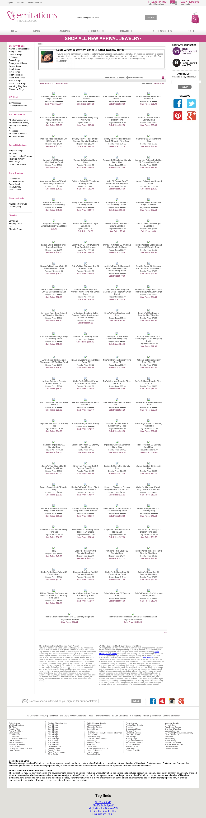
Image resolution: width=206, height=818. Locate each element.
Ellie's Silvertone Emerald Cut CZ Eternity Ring (53, 119)
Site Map (64, 716)
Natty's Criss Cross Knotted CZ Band (149, 182)
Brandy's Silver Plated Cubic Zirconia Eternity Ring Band (85, 140)
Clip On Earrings (54, 746)
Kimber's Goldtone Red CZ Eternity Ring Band (85, 573)
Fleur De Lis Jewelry (173, 727)
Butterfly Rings (131, 739)
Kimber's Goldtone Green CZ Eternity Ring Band (149, 552)
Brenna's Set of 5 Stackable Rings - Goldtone (148, 203)
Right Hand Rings (17, 77)
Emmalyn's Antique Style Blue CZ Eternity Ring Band (149, 161)
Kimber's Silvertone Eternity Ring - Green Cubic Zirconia (117, 488)
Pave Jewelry (15, 190)
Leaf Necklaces (93, 752)
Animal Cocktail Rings (19, 49)
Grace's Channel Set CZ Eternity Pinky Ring (117, 424)
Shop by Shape (16, 229)
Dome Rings (14, 60)
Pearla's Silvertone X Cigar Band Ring (85, 225)
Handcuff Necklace (94, 750)
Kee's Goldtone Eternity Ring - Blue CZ (117, 97)
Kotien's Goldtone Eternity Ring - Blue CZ (149, 361)
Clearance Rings (16, 89)
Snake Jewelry (170, 741)
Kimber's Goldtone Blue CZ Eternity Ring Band (117, 573)
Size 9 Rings (53, 737)
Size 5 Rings (53, 729)
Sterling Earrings (171, 748)
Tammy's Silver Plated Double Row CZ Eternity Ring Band (117, 140)
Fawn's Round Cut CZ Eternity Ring (53, 488)
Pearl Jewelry (15, 187)
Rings (11, 128)
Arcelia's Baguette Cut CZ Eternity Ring (149, 509)
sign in (10, 3)
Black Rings (130, 748)
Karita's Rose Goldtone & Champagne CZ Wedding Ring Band (148, 338)
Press (90, 716)
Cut (10, 226)
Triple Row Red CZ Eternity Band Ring (148, 446)
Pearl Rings (14, 69)
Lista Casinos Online (103, 814)
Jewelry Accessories (18, 106)
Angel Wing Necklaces (134, 741)
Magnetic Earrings (172, 731)
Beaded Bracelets (16, 742)
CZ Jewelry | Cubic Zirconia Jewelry (179, 733)
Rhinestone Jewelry (94, 725)
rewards (20, 3)
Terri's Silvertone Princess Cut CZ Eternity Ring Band (69, 617)
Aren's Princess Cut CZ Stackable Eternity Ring (54, 203)
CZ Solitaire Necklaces (18, 739)
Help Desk (53, 716)
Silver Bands (53, 754)
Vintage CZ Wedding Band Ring (85, 161)
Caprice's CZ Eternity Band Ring (148, 140)
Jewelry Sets (14, 179)
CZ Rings (13, 57)
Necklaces (13, 131)
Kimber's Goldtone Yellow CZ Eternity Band (54, 573)
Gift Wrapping (15, 103)
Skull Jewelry (170, 739)
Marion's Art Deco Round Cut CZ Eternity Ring (53, 140)
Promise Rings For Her (174, 744)
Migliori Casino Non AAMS (103, 808)
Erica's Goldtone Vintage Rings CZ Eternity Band (54, 337)
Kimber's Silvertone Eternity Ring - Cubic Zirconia (54, 509)
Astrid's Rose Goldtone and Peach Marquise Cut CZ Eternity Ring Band (117, 268)
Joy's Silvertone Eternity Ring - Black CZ (117, 382)
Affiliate (146, 716)
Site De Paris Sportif (103, 805)
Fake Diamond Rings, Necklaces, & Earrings (104, 733)
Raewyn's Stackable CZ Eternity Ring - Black (117, 203)
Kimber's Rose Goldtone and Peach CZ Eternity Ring (149, 246)
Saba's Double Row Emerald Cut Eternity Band (85, 594)
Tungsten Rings (16, 151)
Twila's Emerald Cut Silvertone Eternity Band (149, 594)
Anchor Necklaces (16, 731)
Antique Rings (15, 51)
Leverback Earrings (133, 733)
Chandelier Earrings (94, 727)
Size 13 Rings (53, 744)
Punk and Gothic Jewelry (97, 739)
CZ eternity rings (146, 657)
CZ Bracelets (14, 737)
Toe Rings (91, 744)
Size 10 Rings (53, 739)
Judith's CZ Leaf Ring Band (85, 336)
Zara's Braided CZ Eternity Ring (148, 467)
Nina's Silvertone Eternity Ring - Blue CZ (117, 361)
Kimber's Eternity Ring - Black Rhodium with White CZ (85, 488)
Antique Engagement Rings (97, 748)
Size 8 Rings (53, 735)
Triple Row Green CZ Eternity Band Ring (117, 446)
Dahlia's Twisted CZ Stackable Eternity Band (85, 182)
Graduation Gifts (93, 754)
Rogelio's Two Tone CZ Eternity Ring (54, 424)
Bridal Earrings (14, 746)
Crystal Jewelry (54, 748)
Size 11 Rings (53, 741)
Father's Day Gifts (133, 750)
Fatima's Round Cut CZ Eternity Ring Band (148, 573)
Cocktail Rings (16, 54)
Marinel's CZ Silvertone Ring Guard (149, 403)
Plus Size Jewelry (16, 159)
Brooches (13, 153)
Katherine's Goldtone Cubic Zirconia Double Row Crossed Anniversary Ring (85, 315)
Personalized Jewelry (134, 742)
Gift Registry (135, 716)
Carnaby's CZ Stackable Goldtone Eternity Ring (117, 337)
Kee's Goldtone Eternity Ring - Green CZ (85, 403)
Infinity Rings (92, 741)
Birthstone (13, 221)
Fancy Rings (15, 66)
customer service (35, 3)
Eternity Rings (92, 729)
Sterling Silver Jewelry (18, 125)
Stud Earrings (14, 733)
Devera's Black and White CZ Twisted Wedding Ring (53, 267)
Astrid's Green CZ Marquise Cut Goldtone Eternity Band (148, 267)
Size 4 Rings (15, 80)
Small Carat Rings (17, 83)
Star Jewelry (92, 735)
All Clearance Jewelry (18, 120)
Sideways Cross (93, 742)
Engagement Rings (18, 63)
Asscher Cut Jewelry (173, 742)
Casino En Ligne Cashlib (103, 811)
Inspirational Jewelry (17, 744)
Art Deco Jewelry (16, 136)
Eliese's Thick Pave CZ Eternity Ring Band (85, 552)
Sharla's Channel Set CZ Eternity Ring (149, 119)
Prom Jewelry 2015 (172, 735)
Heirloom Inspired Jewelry (20, 156)
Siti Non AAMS (103, 802)
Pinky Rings (14, 72)
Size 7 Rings (53, 733)
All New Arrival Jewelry (19, 123)
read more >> (62, 61)
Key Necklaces (132, 746)
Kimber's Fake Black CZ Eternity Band (117, 552)
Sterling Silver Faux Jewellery (20, 748)
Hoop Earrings (14, 750)
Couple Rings (92, 746)
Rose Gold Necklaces (56, 752)
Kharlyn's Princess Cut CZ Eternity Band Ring (85, 467)
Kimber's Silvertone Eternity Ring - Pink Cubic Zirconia (149, 488)
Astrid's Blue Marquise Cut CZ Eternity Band (85, 267)
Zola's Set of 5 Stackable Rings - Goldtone (85, 97)
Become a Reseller (171, 716)
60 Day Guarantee (120, 716)
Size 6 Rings (53, 731)
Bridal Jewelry (15, 184)
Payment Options (102, 716)
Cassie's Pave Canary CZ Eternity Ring (117, 119)
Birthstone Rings (171, 746)
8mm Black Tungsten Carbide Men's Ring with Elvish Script (148, 290)
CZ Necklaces (14, 735)
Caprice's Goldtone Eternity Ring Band (117, 531)
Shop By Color (15, 224)
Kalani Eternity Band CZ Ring (85, 423)
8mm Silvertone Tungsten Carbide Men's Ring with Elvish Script (117, 291)
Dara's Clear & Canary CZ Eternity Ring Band (149, 531)
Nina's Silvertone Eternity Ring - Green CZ (85, 361)
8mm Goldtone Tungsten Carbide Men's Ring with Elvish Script (85, 291)
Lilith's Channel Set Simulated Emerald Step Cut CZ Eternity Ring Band (53, 595)
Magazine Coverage (18, 204)
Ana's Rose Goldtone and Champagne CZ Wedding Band (54, 361)
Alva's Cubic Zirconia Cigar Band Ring (148, 225)
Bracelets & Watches (18, 134)
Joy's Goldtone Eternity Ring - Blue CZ (148, 382)
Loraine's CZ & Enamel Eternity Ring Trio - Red (148, 314)
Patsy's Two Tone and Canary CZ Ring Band (85, 203)
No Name (90, 731)
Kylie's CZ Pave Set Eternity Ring (117, 467)
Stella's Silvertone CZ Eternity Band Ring (85, 446)
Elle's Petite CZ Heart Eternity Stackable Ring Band (117, 509)
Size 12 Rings (53, 742)
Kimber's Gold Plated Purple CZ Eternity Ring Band (85, 382)
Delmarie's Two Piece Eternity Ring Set (53, 531)
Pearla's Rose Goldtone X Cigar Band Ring (117, 225)
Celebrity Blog (15, 207)
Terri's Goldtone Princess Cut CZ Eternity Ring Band (133, 617)
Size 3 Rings (14, 162)
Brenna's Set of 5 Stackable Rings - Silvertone (53, 97)
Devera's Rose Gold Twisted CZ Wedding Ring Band (54, 314)
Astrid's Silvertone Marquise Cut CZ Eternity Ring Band (54, 290)
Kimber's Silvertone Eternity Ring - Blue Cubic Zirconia (85, 509)
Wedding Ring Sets (18, 86)
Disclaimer (156, 716)
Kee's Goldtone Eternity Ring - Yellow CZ (85, 119)
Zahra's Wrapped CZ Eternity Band (117, 594)
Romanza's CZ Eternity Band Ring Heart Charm (85, 531)
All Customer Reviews (37, 716)
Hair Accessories (16, 181)
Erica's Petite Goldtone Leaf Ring (117, 314)
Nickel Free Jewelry (17, 164)
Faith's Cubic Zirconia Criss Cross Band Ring (53, 246)
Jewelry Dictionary (78, 716)
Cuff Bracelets (14, 741)
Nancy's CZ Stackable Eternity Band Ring (117, 161)
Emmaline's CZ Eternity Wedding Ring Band (54, 161)
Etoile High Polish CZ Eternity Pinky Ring (148, 424)
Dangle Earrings (54, 750)
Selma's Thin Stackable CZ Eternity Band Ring (54, 467)
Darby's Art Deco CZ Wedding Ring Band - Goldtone (117, 246)
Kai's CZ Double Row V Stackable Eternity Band (117, 182)
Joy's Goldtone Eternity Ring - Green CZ (148, 97)
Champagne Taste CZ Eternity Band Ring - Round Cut (54, 182)
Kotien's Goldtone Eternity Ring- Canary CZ (54, 382)
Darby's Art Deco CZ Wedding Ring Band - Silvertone (85, 246)
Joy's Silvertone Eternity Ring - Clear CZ (54, 403)
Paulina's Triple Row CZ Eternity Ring (54, 446)
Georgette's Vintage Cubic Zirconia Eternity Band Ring (53, 225)
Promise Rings (16, 75)
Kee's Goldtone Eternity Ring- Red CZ (117, 403)
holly (54, 551)
